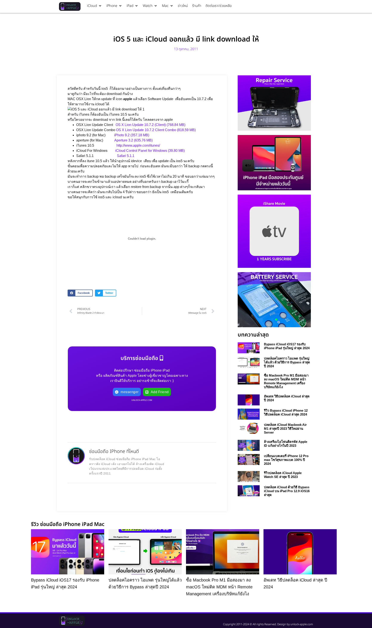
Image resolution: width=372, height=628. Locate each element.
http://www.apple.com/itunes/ (138, 145)
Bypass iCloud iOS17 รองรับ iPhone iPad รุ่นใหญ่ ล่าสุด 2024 (287, 346)
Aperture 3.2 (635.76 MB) (133, 140)
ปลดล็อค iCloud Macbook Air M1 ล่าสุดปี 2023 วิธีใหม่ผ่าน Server (285, 428)
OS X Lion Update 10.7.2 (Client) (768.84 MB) (150, 125)
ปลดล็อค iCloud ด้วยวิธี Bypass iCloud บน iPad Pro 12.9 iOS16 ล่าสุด (287, 491)
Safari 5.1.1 (125, 156)
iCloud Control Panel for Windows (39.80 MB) (150, 150)
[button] (94, 5)
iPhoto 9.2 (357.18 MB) (131, 135)
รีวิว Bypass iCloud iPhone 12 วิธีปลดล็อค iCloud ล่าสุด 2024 (286, 412)
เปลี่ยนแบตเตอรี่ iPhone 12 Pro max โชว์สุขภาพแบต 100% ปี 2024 (286, 459)
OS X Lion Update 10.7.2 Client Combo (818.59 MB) (156, 130)
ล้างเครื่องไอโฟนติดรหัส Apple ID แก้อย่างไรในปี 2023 (285, 443)
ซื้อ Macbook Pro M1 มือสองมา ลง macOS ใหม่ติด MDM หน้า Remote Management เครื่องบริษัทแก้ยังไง (286, 381)
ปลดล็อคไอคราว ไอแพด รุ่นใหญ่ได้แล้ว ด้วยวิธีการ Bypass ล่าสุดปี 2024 (287, 362)
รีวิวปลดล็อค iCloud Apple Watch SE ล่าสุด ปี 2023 (283, 475)
